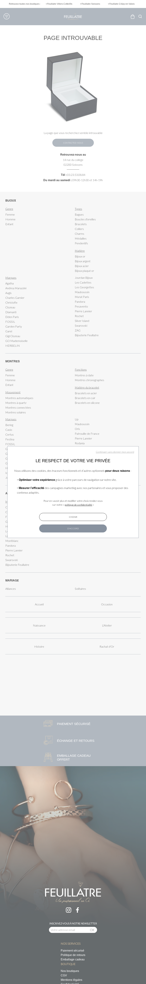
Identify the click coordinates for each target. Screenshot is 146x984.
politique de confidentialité (78, 504)
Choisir (73, 517)
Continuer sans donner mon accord (115, 451)
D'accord (73, 528)
